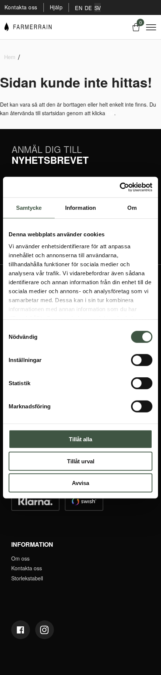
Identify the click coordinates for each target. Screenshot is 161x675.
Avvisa (80, 483)
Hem (9, 57)
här (110, 113)
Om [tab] (132, 208)
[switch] (141, 360)
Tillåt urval (80, 461)
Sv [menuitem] (97, 8)
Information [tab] (80, 208)
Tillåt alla (80, 439)
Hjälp (56, 7)
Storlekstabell (27, 578)
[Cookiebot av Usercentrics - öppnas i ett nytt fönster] (119, 187)
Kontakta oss (20, 7)
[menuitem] (78, 7)
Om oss (20, 558)
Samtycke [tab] (29, 208)
